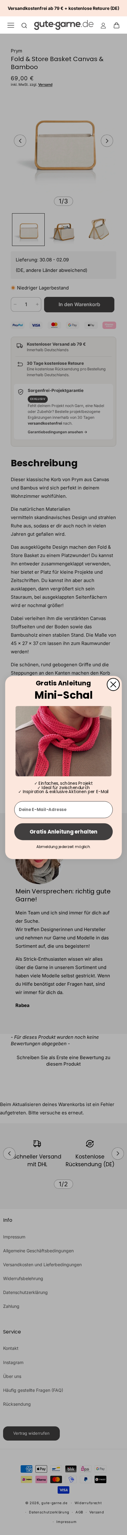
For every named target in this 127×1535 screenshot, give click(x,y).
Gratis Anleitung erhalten (63, 831)
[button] (118, 25)
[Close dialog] (113, 684)
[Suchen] (24, 25)
